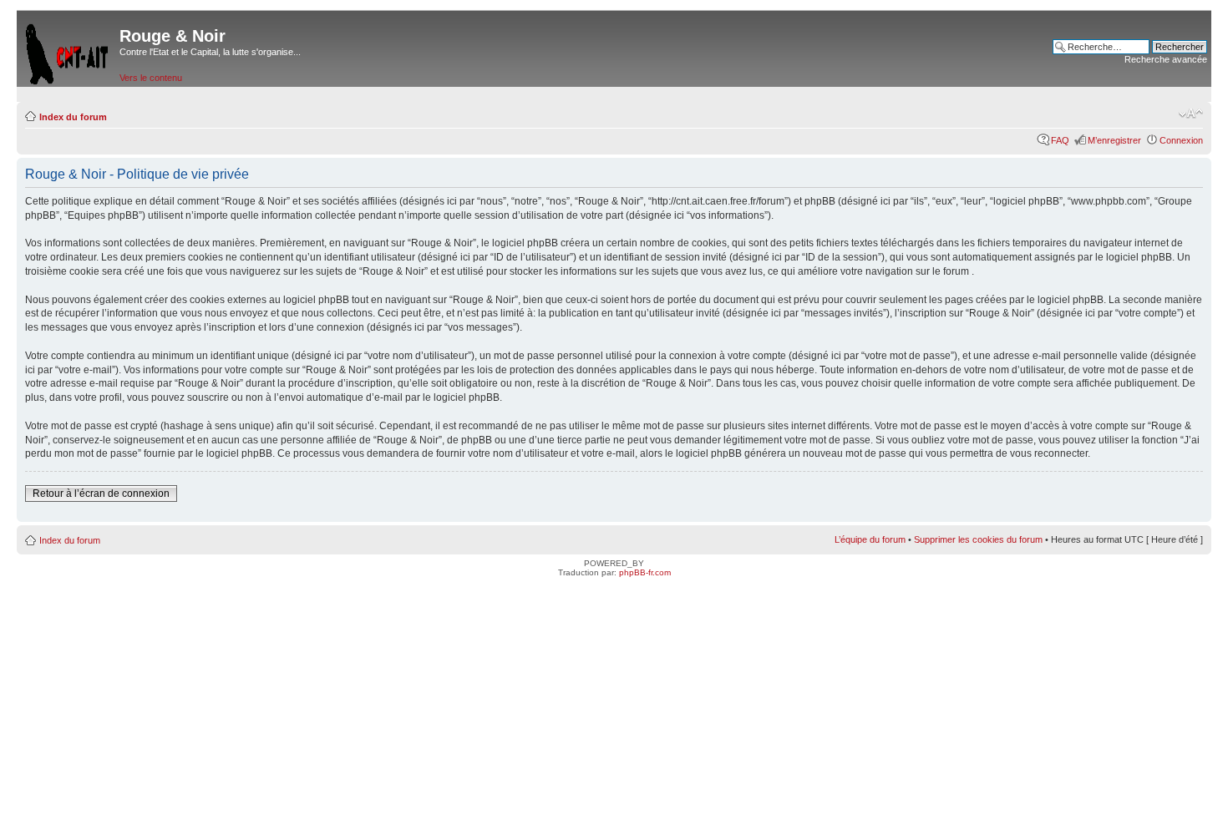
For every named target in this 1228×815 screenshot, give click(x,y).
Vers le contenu (150, 78)
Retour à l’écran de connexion (101, 493)
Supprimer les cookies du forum (978, 539)
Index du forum (73, 117)
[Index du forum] (68, 50)
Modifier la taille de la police (1191, 113)
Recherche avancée (1165, 59)
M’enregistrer (1114, 140)
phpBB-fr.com (645, 572)
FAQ (1060, 140)
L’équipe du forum (870, 539)
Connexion (1181, 140)
